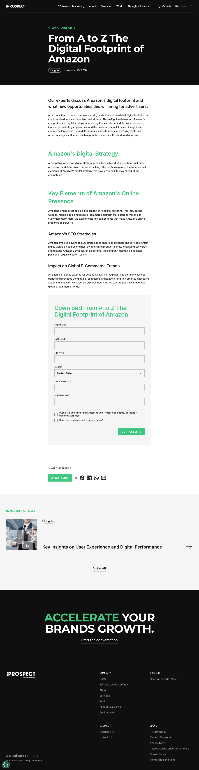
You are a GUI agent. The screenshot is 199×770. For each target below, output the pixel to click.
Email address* (62, 381)
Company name (62, 395)
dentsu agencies (126, 412)
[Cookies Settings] (6, 764)
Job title (59, 353)
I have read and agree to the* (81, 420)
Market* (58, 367)
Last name (59, 339)
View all (99, 568)
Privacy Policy (95, 420)
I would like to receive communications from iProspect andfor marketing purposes (98, 414)
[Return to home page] (16, 6)
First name (60, 325)
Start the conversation (99, 640)
